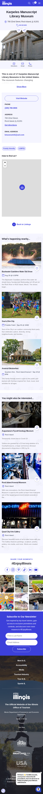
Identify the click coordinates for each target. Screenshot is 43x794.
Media (21, 670)
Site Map (21, 727)
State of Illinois (21, 719)
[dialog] (3, 791)
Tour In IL (21, 679)
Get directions (11, 125)
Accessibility (21, 665)
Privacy (21, 723)
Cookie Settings (21, 731)
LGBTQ (22, 148)
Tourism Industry (21, 674)
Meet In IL (21, 661)
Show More (21, 87)
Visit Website (21, 98)
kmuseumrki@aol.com (14, 135)
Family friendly (9, 148)
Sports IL (21, 684)
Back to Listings (24, 224)
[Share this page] (24, 30)
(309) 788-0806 (11, 108)
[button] (22, 187)
